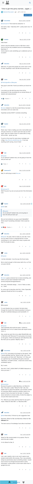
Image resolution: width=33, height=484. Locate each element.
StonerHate (7, 20)
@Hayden (14, 82)
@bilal (2, 206)
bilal (5, 153)
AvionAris (6, 63)
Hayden (6, 124)
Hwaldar (6, 39)
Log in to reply (27, 15)
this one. (18, 173)
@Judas (3, 108)
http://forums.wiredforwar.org (13, 140)
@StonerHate (4, 384)
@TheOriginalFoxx (6, 82)
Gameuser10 (7, 170)
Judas (5, 79)
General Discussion (8, 12)
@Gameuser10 (5, 23)
